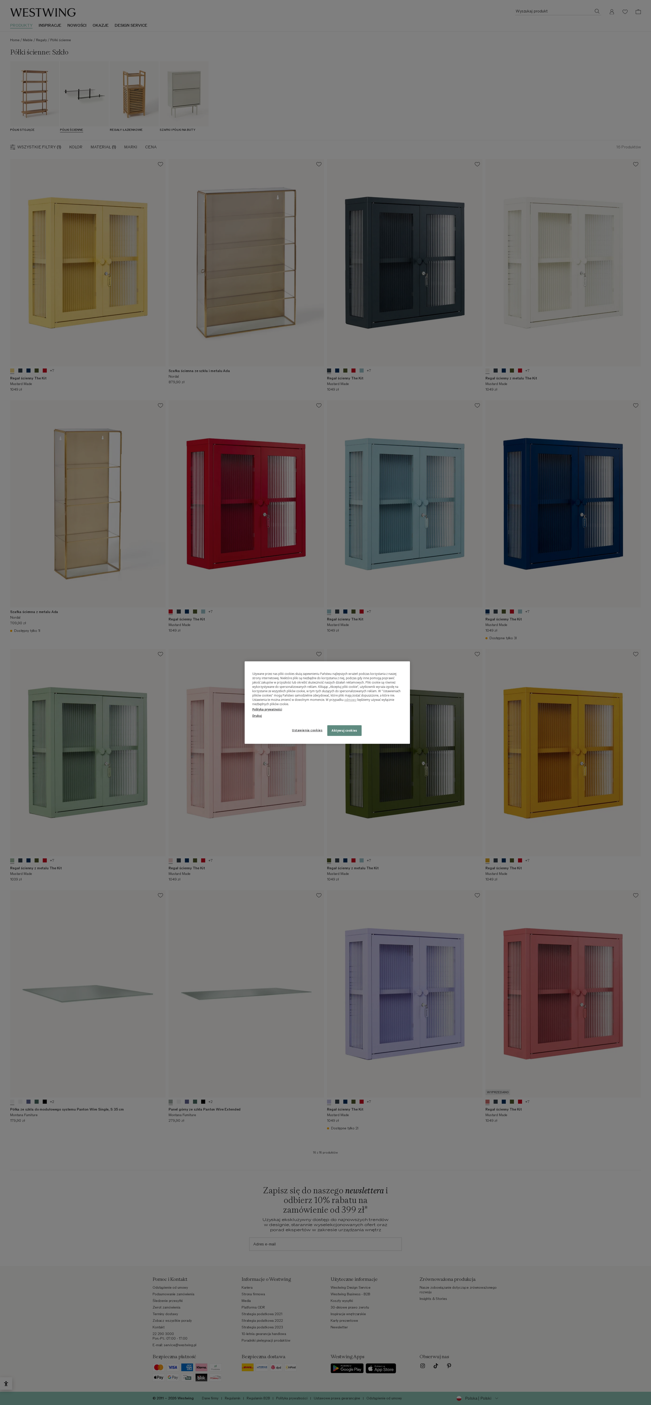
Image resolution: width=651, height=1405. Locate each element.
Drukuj (257, 716)
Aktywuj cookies (344, 730)
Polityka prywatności (267, 709)
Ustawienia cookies (307, 730)
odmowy (350, 700)
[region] (327, 702)
